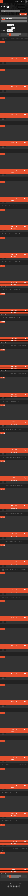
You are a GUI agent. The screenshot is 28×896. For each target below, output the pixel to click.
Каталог (13, 11)
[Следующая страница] (20, 34)
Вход (23, 1)
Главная (8, 11)
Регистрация (18, 1)
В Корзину (14, 61)
